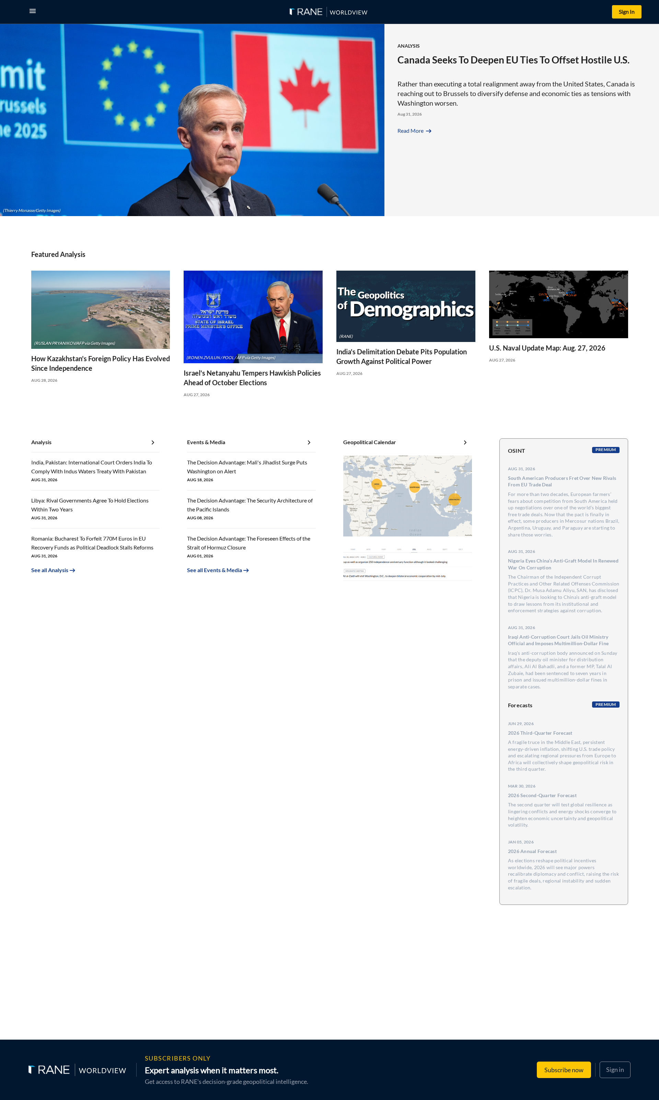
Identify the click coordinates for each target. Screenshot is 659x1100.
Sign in (615, 1069)
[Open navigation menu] (33, 12)
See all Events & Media (214, 570)
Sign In (627, 11)
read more (415, 130)
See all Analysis (49, 570)
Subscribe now (563, 1070)
